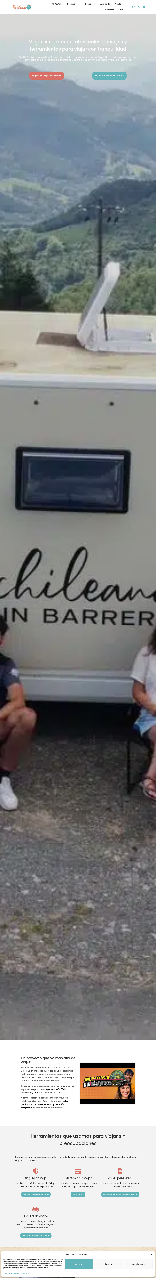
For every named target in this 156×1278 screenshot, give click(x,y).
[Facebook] (133, 6)
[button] (151, 1255)
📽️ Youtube (57, 4)
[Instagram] (138, 6)
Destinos (89, 4)
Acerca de (105, 4)
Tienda (117, 4)
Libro (121, 9)
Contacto (109, 9)
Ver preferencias (138, 1264)
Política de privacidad (12, 1273)
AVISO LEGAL (25, 1273)
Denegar (108, 1264)
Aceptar (78, 1264)
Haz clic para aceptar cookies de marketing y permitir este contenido (108, 1083)
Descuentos (73, 4)
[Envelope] (144, 6)
